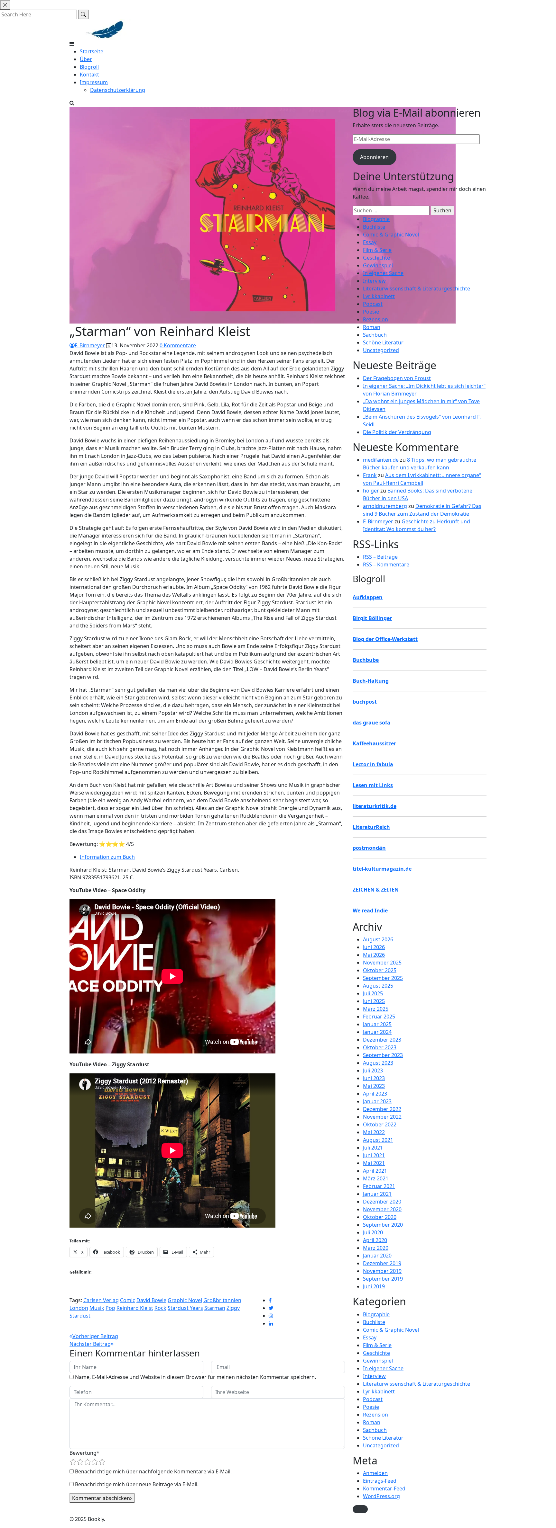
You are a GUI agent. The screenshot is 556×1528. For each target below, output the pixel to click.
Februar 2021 (379, 1186)
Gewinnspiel (378, 265)
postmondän (369, 847)
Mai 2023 (374, 1085)
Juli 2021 (373, 1147)
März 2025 (375, 1008)
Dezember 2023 (382, 1039)
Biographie (376, 219)
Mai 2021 (374, 1163)
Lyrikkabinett (379, 296)
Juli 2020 (373, 1232)
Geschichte (376, 257)
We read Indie (370, 910)
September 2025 (383, 978)
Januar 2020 (377, 1255)
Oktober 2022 (379, 1124)
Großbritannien (222, 1300)
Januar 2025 (377, 1024)
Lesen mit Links (373, 785)
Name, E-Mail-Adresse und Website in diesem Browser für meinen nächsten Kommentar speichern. (195, 1377)
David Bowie (151, 1300)
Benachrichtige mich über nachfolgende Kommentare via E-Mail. (153, 1471)
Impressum (94, 82)
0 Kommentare (178, 345)
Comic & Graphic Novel (391, 234)
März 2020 (375, 1247)
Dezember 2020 (382, 1201)
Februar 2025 (379, 1016)
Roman (371, 327)
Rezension (375, 319)
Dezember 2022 (382, 1109)
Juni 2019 (374, 1286)
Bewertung (84, 1452)
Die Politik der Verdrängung (397, 432)
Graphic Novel (185, 1300)
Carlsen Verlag (101, 1300)
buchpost (365, 701)
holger (371, 490)
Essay (369, 242)
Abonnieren (374, 157)
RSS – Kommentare (386, 564)
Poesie (371, 311)
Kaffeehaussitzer (374, 743)
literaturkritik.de (374, 806)
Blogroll (89, 66)
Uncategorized (381, 350)
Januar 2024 (377, 1031)
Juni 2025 (374, 1001)
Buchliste (374, 226)
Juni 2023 (374, 1078)
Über (86, 59)
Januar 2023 (377, 1101)
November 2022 (382, 1116)
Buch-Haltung (371, 680)
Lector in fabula (373, 764)
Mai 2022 (374, 1132)
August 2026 (378, 939)
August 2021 (378, 1139)
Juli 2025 (373, 993)
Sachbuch (375, 334)
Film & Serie (377, 249)
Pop (110, 1307)
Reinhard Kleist (134, 1307)
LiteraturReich (371, 827)
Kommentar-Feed (384, 1488)
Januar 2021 (377, 1193)
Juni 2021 (374, 1155)
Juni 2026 (374, 947)
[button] (360, 1509)
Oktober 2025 (379, 970)
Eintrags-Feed (379, 1480)
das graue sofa (371, 722)
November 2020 (382, 1209)
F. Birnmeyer (90, 345)
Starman (214, 1307)
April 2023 (375, 1093)
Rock (160, 1307)
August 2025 (378, 985)
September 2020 (383, 1224)
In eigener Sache (383, 273)
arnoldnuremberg (385, 506)
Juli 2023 (373, 1070)
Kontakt (89, 74)
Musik (96, 1307)
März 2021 (375, 1178)
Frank (370, 475)
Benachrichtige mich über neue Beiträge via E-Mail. (137, 1484)
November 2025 (382, 962)
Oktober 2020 (379, 1217)
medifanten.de (381, 459)
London (79, 1307)
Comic (127, 1300)
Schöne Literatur (383, 342)
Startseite (91, 51)
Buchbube (366, 659)
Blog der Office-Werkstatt (385, 639)
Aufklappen (368, 597)
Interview (374, 280)
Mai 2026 (374, 954)
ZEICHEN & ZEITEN (376, 889)
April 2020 (375, 1240)
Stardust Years (185, 1307)
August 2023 (378, 1062)
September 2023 (383, 1055)
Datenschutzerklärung (117, 89)
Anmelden (375, 1473)
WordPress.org (381, 1496)
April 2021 (375, 1170)
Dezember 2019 (382, 1263)
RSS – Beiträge (380, 556)
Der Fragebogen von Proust (397, 378)
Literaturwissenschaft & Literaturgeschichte (416, 288)
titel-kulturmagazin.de (382, 868)
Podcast (373, 303)
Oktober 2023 (379, 1047)
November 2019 (382, 1271)
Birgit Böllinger (372, 618)
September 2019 (383, 1278)
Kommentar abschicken (101, 1498)
